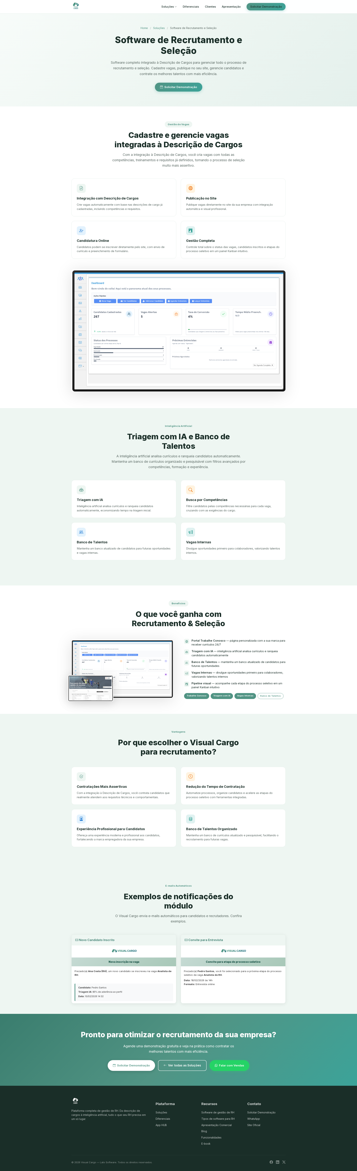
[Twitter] (284, 1162)
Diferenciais (191, 6)
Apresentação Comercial (216, 1125)
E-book (205, 1143)
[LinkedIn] (277, 1162)
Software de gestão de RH (217, 1112)
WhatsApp (253, 1118)
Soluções (167, 6)
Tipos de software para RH (218, 1118)
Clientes (210, 6)
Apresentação (231, 6)
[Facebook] (271, 1162)
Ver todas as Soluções (184, 1065)
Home (144, 28)
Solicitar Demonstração (266, 6)
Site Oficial (253, 1125)
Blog (204, 1131)
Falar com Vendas (231, 1065)
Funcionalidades (211, 1137)
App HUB (161, 1125)
